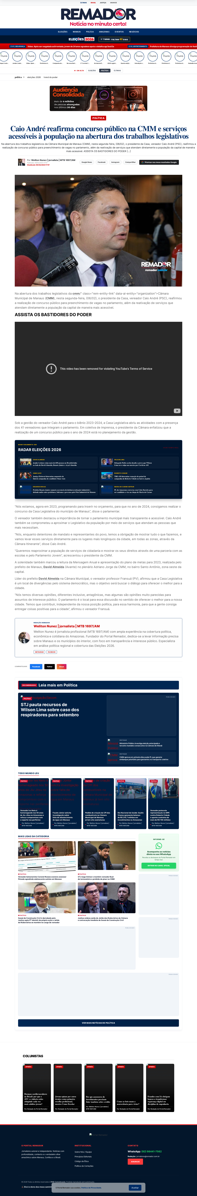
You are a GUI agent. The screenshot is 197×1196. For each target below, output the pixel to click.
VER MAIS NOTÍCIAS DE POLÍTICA (98, 1023)
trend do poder (51, 77)
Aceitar (135, 1187)
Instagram (39, 652)
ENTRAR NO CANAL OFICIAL (159, 866)
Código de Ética (82, 1161)
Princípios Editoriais (83, 1156)
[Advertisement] (141, 716)
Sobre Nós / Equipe (83, 1152)
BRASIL (93, 3)
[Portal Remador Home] (99, 1134)
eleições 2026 (34, 77)
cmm (76, 293)
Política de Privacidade (91, 1188)
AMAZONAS (104, 32)
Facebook (51, 652)
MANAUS (77, 32)
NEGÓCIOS (134, 32)
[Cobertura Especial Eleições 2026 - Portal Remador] (81, 39)
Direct (61, 667)
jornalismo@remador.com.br (148, 1156)
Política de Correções (84, 1166)
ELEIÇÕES (63, 32)
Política (70, 685)
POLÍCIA (90, 32)
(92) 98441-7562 (151, 1151)
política (18, 77)
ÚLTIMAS (83, 3)
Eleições (92, 71)
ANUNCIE (113, 3)
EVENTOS (119, 32)
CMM (50, 298)
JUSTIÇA (103, 3)
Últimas (117, 71)
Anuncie (135, 1162)
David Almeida (53, 567)
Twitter (49, 667)
